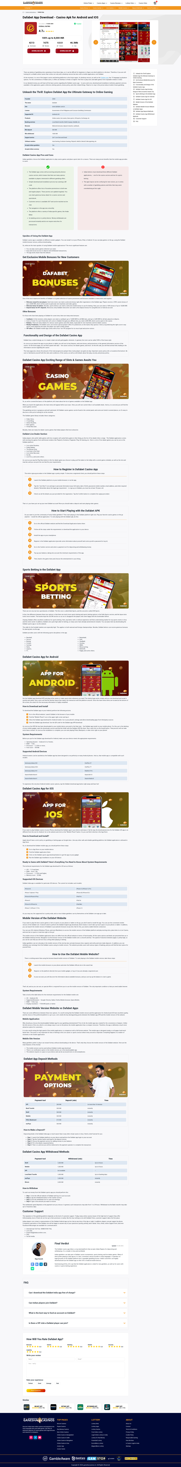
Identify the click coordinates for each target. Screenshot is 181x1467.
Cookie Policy (130, 1435)
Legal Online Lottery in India (99, 1435)
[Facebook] (32, 1264)
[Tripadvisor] (32, 1268)
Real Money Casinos (63, 1429)
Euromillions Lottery (97, 1443)
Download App (65, 51)
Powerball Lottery (96, 1440)
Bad (57, 1383)
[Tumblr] (45, 1264)
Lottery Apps (95, 1426)
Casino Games (97, 8)
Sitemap (128, 1446)
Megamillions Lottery (97, 1446)
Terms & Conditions (131, 1429)
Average (48, 1383)
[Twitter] (41, 1264)
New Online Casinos (63, 1432)
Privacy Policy (130, 1432)
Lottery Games (95, 1429)
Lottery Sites (130, 3)
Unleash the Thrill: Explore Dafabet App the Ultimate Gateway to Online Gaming (144, 76)
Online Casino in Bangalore (65, 1440)
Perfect (30, 1383)
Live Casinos (110, 8)
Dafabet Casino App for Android (145, 96)
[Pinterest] (31, 1437)
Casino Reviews (115, 3)
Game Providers (151, 8)
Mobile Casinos (123, 8)
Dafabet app (104, 77)
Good (39, 1383)
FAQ (137, 121)
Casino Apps (101, 3)
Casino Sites (143, 3)
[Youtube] (39, 1437)
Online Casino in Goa (63, 1443)
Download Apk (37, 51)
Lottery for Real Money (98, 1438)
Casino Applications (31, 12)
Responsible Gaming (132, 1438)
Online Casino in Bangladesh (65, 1435)
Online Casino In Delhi (63, 1438)
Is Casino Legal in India (132, 1443)
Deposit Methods (137, 8)
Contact (128, 1426)
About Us (128, 1423)
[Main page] (33, 3)
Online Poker (88, 3)
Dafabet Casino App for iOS (144, 99)
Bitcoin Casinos (61, 1423)
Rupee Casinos (61, 1426)
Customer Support (141, 119)
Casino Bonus (84, 8)
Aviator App (60, 1446)
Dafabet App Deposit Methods (144, 111)
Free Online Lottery (96, 1432)
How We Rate (130, 1440)
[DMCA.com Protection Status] (131, 1459)
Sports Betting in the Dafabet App (145, 94)
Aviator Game (61, 1449)
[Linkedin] (36, 1264)
